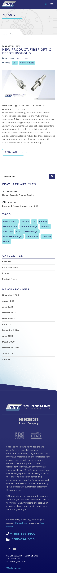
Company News (10, 267)
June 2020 (7, 336)
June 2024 (7, 306)
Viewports (8, 231)
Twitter (40, 106)
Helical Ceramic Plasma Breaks (18, 195)
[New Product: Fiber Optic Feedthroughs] (28, 84)
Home (4, 34)
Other (21, 109)
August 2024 (8, 301)
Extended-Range (29, 226)
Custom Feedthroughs (27, 231)
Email (8, 109)
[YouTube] (14, 548)
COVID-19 (46, 236)
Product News (22, 58)
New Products (27, 63)
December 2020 (10, 330)
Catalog (43, 221)
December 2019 (10, 347)
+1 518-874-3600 (22, 534)
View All (6, 359)
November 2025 (10, 295)
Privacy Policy (21, 523)
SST (14, 63)
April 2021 (7, 324)
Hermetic (45, 226)
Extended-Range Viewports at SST (20, 206)
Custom (25, 221)
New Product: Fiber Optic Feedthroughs (26, 51)
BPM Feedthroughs (13, 236)
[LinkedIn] (9, 548)
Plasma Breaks (10, 221)
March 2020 (8, 341)
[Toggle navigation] (52, 4)
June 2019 (7, 353)
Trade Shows (32, 236)
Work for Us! (13, 568)
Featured (6, 261)
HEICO (6, 241)
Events (5, 273)
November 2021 (10, 318)
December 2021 (10, 312)
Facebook (23, 106)
